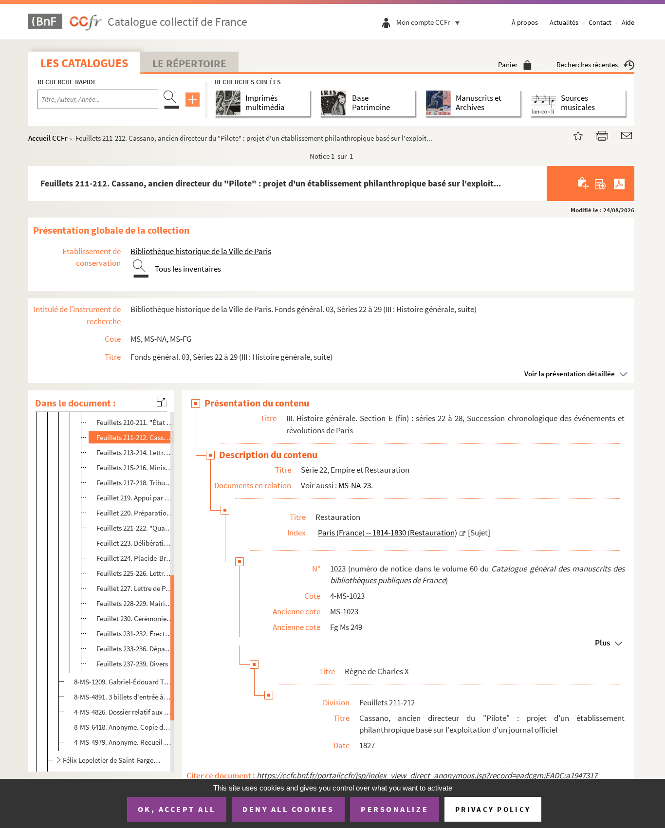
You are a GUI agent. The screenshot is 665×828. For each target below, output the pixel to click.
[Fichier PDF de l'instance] (619, 183)
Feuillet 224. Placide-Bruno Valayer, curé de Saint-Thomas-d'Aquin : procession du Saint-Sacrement (134, 558)
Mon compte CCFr (423, 22)
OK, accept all (177, 809)
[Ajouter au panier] (583, 183)
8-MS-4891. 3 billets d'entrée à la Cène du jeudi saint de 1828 (122, 696)
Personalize (394, 809)
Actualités (564, 22)
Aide (628, 22)
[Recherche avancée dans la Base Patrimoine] (335, 103)
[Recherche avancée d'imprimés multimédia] (230, 103)
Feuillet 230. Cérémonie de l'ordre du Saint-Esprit (134, 618)
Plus (602, 642)
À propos (525, 22)
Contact (600, 22)
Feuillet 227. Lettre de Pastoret (134, 588)
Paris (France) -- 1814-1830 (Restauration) (387, 532)
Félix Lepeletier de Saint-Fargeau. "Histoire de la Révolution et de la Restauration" (113, 760)
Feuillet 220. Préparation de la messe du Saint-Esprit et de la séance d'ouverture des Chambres (134, 512)
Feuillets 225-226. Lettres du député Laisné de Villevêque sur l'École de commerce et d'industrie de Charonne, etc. (134, 573)
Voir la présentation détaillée (569, 373)
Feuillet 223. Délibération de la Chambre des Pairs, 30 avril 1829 (134, 543)
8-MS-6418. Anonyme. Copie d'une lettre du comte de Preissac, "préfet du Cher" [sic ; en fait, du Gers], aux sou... (122, 727)
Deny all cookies (288, 809)
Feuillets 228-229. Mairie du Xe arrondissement (134, 603)
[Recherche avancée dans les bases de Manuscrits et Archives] (440, 103)
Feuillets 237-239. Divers (132, 663)
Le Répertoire (189, 63)
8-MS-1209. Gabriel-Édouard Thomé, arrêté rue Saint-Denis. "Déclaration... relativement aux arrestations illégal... (122, 681)
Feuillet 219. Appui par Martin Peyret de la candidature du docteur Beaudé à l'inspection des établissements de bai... (134, 497)
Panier (507, 64)
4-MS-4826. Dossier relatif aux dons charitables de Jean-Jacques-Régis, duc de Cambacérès (122, 712)
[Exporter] (600, 183)
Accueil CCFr (48, 138)
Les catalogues (84, 63)
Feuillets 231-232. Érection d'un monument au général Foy (134, 633)
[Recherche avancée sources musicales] (545, 103)
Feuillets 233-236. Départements (134, 648)
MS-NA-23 (354, 485)
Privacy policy (493, 809)
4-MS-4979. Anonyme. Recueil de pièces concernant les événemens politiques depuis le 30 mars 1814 (122, 742)
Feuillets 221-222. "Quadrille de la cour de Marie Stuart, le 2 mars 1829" (134, 528)
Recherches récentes (587, 64)
